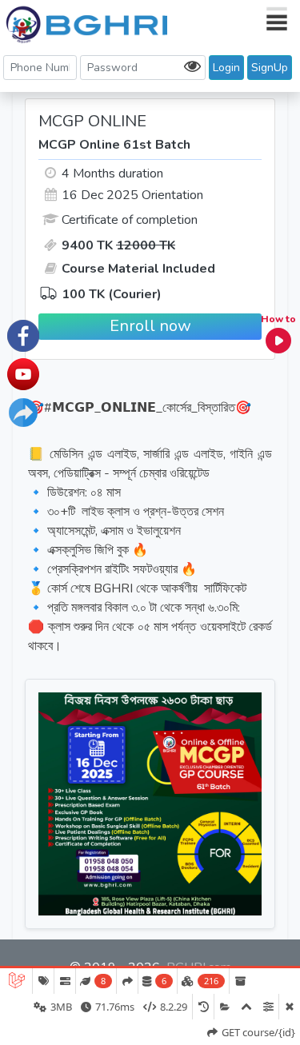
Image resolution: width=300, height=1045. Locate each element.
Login (226, 67)
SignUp (269, 67)
